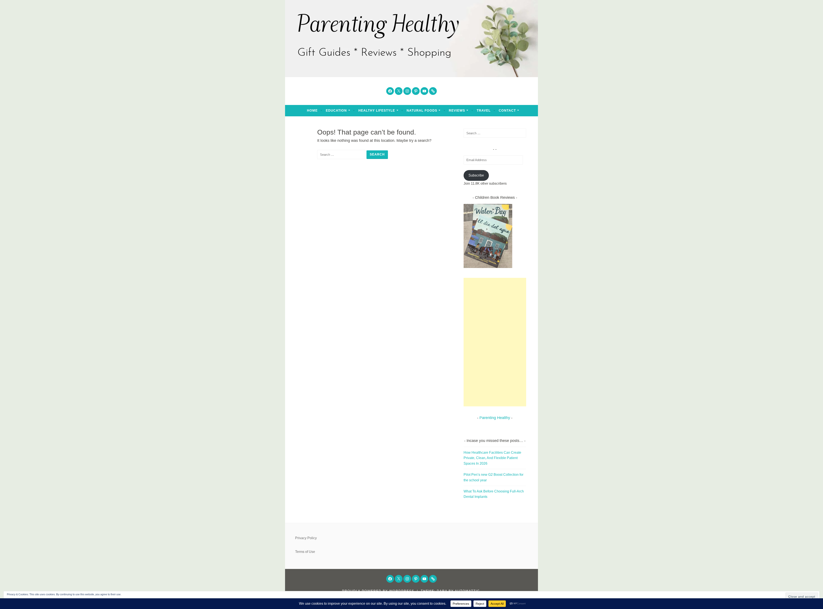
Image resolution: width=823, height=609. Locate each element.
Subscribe (476, 175)
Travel (484, 110)
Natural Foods (422, 110)
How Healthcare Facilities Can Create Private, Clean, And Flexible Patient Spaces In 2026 (492, 458)
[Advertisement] (495, 342)
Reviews (457, 110)
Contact (507, 110)
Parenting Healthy (494, 418)
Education (336, 110)
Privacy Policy (306, 538)
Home (312, 110)
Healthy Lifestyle (376, 110)
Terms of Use (305, 552)
